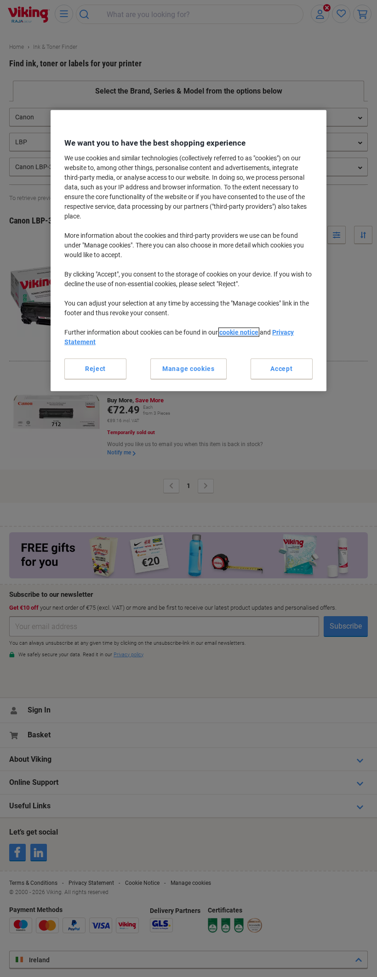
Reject (95, 368)
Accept (281, 368)
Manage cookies (188, 368)
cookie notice (238, 331)
